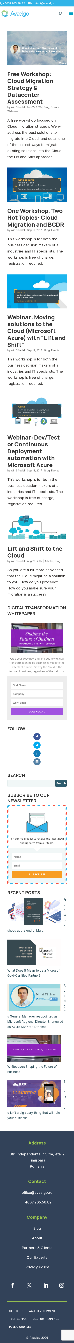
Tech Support (19, 1318)
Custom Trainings (46, 1318)
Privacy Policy (37, 1267)
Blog (46, 107)
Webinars (12, 111)
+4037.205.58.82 (37, 1202)
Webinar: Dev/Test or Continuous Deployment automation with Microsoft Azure (33, 451)
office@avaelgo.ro (37, 1192)
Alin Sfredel (18, 107)
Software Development (39, 1311)
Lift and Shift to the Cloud (34, 552)
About (37, 1238)
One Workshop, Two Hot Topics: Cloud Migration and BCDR (35, 217)
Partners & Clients (37, 1248)
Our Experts (37, 1257)
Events (55, 107)
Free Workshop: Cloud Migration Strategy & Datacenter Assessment (30, 88)
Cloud (13, 1311)
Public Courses (20, 1326)
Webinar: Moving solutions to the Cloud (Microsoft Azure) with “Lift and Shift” (36, 331)
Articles (49, 561)
